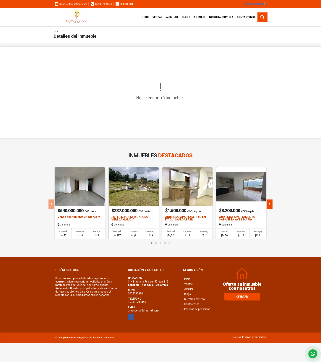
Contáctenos (246, 17)
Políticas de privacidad (197, 309)
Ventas (157, 17)
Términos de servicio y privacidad (248, 337)
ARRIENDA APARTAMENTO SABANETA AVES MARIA (237, 218)
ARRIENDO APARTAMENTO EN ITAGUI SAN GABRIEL (185, 218)
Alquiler (172, 17)
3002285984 (126, 4)
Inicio (145, 17)
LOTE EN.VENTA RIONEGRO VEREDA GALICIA (129, 218)
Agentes (199, 17)
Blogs (186, 17)
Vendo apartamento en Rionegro (79, 217)
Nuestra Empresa (221, 17)
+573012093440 (103, 4)
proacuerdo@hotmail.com (143, 310)
